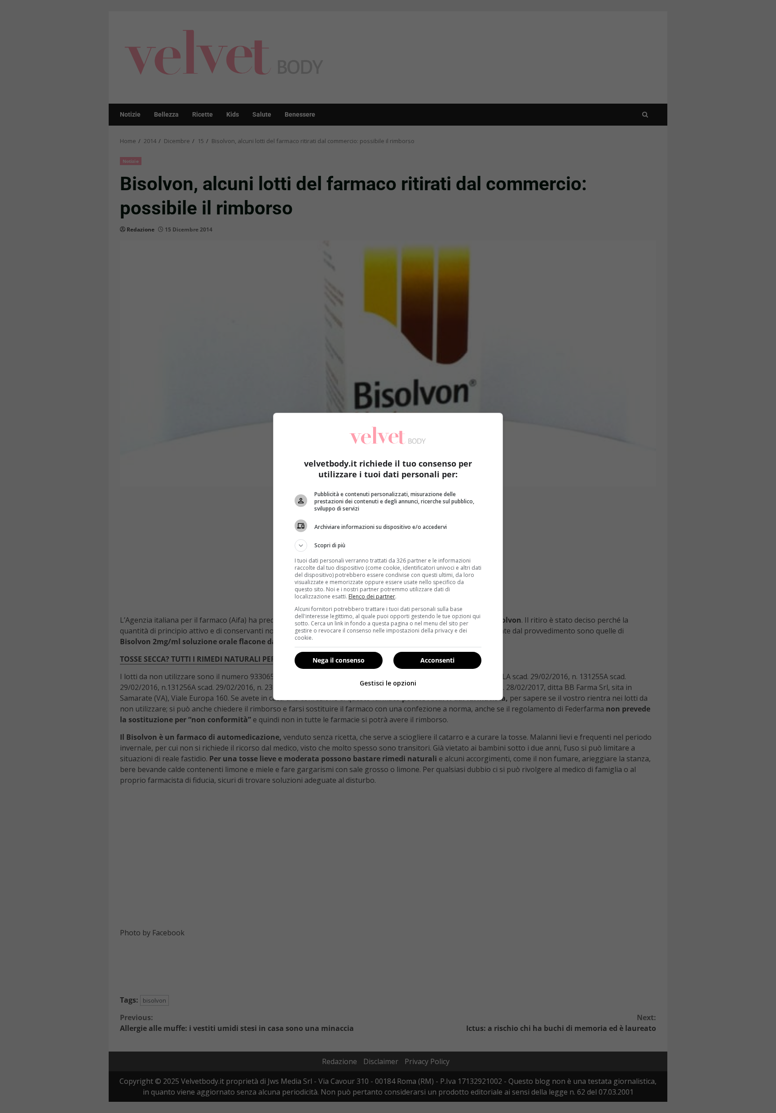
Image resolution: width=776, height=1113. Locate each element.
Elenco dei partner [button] (371, 596)
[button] (388, 545)
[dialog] (388, 556)
